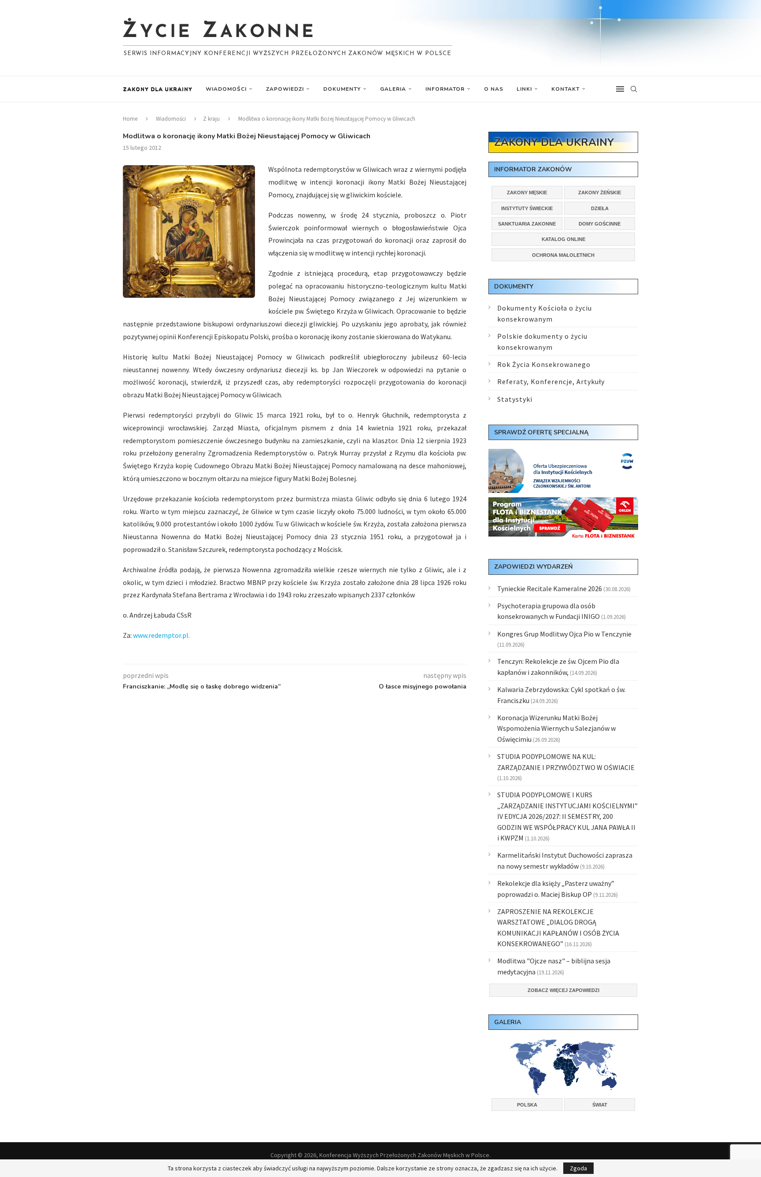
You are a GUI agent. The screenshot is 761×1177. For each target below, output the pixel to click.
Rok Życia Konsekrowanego (544, 364)
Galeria (393, 89)
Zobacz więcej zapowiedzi (563, 990)
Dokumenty (342, 89)
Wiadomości (226, 89)
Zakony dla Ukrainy (157, 89)
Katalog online (563, 239)
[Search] (633, 89)
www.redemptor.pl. (161, 635)
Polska (527, 1104)
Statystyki (514, 399)
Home (130, 118)
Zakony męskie (527, 192)
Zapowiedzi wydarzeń (533, 567)
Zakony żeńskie (599, 192)
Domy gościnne (600, 223)
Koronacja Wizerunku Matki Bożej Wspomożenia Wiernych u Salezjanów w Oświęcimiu (556, 728)
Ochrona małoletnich (563, 255)
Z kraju (211, 118)
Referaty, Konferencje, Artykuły (551, 381)
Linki (524, 89)
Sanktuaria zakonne (527, 223)
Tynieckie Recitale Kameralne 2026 (549, 588)
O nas (493, 89)
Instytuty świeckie (527, 208)
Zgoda (578, 1168)
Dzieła (600, 208)
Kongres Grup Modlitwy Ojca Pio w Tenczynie (564, 633)
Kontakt (565, 89)
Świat (599, 1104)
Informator (445, 89)
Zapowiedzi (285, 89)
